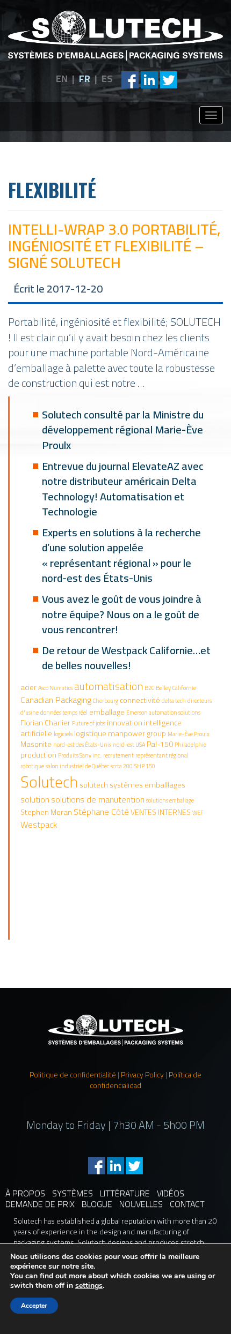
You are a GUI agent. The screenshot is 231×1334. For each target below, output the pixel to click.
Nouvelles (141, 1203)
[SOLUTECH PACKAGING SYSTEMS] (115, 36)
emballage (107, 712)
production (38, 755)
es (107, 78)
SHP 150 (144, 766)
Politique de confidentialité (73, 1075)
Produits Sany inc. (80, 755)
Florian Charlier (45, 723)
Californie (184, 688)
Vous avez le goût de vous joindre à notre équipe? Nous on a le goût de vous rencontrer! (121, 614)
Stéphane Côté (101, 812)
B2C (149, 688)
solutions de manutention (98, 799)
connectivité (140, 700)
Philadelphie (190, 744)
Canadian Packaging (55, 700)
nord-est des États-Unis (82, 744)
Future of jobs (88, 723)
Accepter (34, 1305)
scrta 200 (122, 766)
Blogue (97, 1203)
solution (34, 799)
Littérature (125, 1193)
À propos (25, 1193)
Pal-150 (160, 744)
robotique (32, 766)
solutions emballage (170, 800)
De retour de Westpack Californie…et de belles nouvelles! (126, 658)
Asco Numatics (55, 688)
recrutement (118, 755)
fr (84, 78)
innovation (124, 723)
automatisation (108, 686)
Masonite (36, 744)
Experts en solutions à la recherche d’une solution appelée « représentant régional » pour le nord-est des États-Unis (121, 555)
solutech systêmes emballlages (132, 785)
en (62, 78)
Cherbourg (105, 700)
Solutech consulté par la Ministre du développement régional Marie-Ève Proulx (123, 429)
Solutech (49, 782)
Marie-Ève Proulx (189, 734)
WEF (198, 812)
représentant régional (162, 755)
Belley (163, 688)
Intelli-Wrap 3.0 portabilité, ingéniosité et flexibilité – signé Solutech (114, 245)
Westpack (38, 824)
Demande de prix (40, 1203)
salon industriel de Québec (77, 766)
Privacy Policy (142, 1075)
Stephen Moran (46, 812)
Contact (187, 1203)
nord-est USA (129, 744)
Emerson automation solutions (163, 712)
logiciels (63, 734)
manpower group (137, 733)
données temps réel (64, 712)
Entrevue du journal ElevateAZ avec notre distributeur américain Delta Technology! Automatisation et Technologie (123, 489)
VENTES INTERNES (161, 812)
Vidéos (170, 1193)
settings (89, 1286)
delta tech (174, 700)
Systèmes (72, 1193)
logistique (90, 733)
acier (28, 687)
